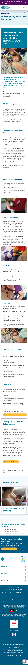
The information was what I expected (10, 531)
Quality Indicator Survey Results (13, 655)
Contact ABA (4, 580)
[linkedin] (10, 560)
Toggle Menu (26, 7)
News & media (5, 570)
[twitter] (16, 558)
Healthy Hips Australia (10, 461)
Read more (4, 487)
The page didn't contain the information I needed (13, 533)
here (9, 3)
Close (25, 2)
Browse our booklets (8, 549)
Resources (9, 12)
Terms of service (5, 577)
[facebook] (10, 558)
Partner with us (5, 573)
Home (2, 12)
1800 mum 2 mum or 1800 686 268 (13, 592)
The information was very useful (9, 529)
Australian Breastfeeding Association (16, 644)
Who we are (4, 566)
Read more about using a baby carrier (14, 415)
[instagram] (13, 558)
